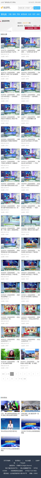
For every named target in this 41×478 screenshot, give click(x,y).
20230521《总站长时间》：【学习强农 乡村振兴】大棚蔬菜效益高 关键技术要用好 (10, 163)
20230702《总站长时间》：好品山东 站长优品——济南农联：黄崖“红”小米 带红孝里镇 (10, 96)
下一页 (20, 378)
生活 (29, 14)
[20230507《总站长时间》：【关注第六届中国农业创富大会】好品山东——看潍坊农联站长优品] (10, 176)
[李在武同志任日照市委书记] (10, 423)
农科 (38, 14)
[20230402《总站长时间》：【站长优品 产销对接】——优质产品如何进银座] (30, 198)
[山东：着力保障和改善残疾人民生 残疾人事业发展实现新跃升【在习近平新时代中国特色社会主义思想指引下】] (10, 406)
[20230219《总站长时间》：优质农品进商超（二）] (10, 287)
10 (11, 378)
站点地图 (28, 460)
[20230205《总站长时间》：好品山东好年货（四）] (10, 309)
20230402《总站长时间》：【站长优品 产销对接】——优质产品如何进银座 (30, 207)
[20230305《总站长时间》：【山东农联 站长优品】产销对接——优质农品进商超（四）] (10, 265)
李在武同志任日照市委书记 (9, 431)
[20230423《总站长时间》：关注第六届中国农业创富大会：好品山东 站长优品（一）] (10, 198)
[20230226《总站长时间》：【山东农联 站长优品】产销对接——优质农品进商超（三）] (30, 265)
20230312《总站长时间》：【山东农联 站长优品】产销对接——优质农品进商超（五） (30, 252)
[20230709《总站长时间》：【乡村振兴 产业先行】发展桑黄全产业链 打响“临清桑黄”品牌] (30, 65)
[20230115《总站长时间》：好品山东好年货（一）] (30, 332)
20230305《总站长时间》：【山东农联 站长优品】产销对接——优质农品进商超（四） (10, 274)
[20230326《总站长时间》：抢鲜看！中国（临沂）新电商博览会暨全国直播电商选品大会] (10, 220)
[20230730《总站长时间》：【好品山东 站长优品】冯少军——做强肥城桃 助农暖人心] (10, 42)
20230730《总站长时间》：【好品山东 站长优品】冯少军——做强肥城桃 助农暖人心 (10, 52)
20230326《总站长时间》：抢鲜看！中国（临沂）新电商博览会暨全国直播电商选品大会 (10, 230)
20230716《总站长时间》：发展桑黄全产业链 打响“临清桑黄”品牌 (10, 74)
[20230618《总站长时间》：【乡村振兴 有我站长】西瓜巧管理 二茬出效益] (10, 109)
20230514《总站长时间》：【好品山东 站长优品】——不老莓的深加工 (30, 163)
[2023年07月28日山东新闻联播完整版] (30, 423)
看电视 (4, 14)
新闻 (14, 14)
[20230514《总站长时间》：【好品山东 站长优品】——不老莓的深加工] (30, 154)
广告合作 (22, 463)
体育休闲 (24, 14)
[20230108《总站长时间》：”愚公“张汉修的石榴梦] (10, 354)
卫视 (9, 14)
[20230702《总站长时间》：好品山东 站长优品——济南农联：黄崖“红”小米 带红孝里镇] (10, 87)
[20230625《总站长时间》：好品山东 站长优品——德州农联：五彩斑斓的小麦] (30, 87)
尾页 (25, 378)
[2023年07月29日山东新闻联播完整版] (10, 441)
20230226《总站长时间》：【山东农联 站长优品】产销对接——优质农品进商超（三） (30, 274)
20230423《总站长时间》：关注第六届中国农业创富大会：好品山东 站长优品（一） (10, 207)
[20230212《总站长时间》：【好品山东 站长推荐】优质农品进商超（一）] (30, 287)
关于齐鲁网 (7, 460)
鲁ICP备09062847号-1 (11, 468)
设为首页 (31, 2)
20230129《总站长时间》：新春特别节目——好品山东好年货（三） (30, 319)
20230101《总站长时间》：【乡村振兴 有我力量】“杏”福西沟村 (29, 363)
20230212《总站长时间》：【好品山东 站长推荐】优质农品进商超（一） (30, 296)
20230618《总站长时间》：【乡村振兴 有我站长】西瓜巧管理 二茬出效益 (10, 118)
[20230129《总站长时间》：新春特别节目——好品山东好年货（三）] (30, 309)
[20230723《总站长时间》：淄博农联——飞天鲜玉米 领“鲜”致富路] (30, 42)
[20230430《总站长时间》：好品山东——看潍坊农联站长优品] (30, 176)
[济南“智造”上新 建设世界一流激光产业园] (30, 406)
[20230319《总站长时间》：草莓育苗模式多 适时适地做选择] (10, 243)
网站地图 (38, 2)
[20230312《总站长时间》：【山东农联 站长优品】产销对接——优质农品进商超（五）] (30, 243)
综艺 (33, 14)
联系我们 (17, 460)
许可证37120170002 (31, 471)
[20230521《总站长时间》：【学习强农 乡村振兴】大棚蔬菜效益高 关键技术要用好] (10, 154)
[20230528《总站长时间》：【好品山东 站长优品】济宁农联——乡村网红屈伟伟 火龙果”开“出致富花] (30, 131)
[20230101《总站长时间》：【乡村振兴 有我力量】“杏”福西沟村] (29, 354)
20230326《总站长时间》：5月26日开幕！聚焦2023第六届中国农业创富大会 (30, 230)
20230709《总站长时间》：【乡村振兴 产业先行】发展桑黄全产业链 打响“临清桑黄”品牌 (30, 74)
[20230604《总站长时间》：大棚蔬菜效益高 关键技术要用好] (10, 131)
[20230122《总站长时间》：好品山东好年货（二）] (10, 332)
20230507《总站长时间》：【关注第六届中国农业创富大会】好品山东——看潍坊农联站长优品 (10, 185)
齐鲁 (18, 14)
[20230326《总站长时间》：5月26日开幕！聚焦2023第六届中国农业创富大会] (30, 220)
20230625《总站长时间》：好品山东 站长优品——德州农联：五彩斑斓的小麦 (30, 96)
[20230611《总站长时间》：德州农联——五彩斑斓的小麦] (30, 109)
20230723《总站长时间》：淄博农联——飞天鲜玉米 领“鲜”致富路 (30, 52)
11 (16, 378)
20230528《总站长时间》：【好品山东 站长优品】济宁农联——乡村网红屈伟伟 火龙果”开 (30, 141)
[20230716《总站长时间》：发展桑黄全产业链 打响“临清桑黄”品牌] (10, 65)
